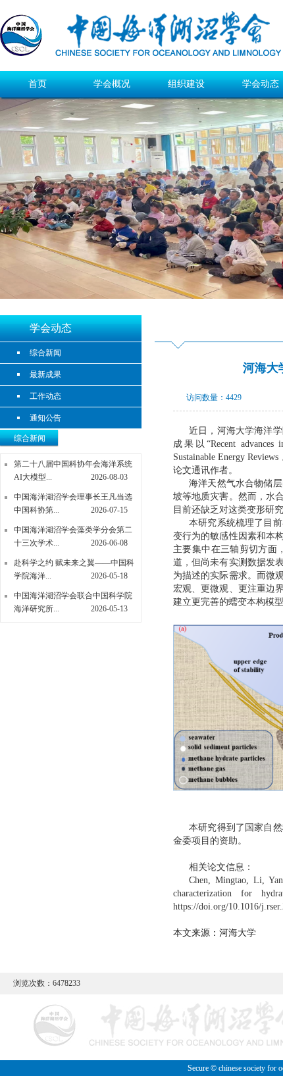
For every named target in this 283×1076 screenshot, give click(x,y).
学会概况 (111, 84)
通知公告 (45, 418)
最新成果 (45, 374)
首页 (37, 84)
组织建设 (186, 84)
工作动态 (45, 396)
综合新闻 (45, 352)
